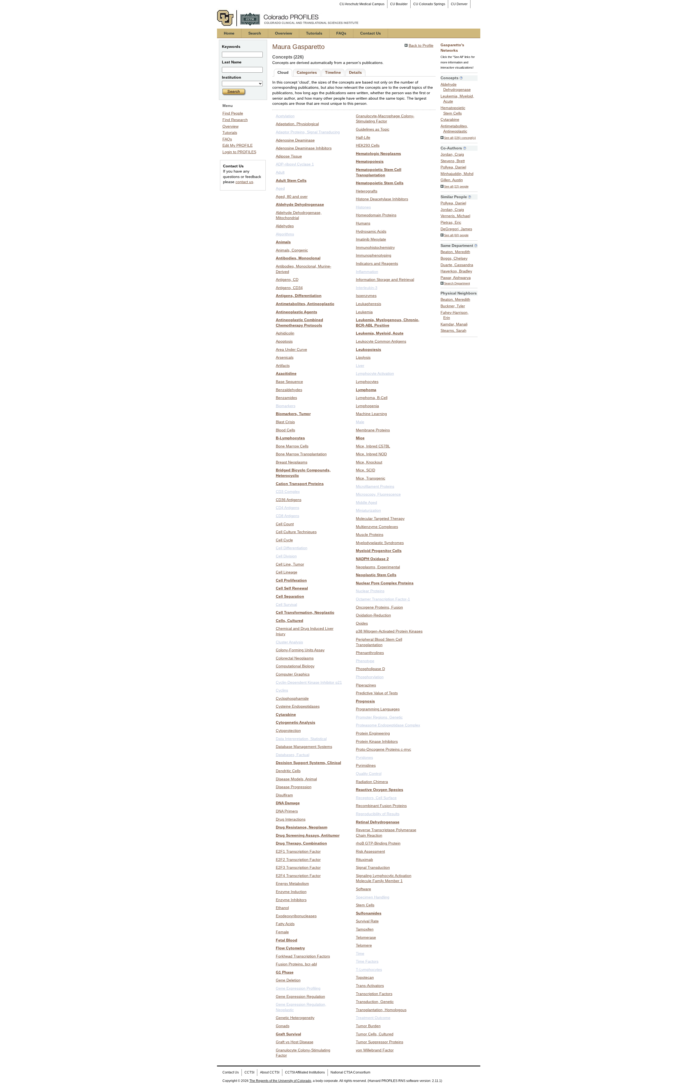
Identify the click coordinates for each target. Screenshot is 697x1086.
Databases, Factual (292, 755)
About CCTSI (269, 1072)
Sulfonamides (368, 913)
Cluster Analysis (289, 642)
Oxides (362, 623)
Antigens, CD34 (289, 288)
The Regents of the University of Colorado (280, 1081)
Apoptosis (284, 341)
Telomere (364, 945)
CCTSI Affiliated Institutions (305, 1072)
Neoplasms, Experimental (378, 567)
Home (229, 33)
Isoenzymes (366, 295)
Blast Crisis (285, 422)
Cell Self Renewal (292, 588)
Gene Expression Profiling (298, 988)
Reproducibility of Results (377, 814)
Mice (360, 438)
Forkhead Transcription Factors (303, 956)
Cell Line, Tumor (290, 564)
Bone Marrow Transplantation (301, 454)
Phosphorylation (370, 677)
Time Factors (367, 961)
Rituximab (364, 859)
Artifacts (283, 365)
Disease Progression (293, 787)
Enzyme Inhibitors (291, 900)
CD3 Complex (288, 491)
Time (360, 953)
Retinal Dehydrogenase (377, 822)
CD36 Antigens (288, 500)
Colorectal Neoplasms (295, 658)
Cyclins (282, 690)
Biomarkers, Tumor (293, 414)
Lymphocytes (367, 381)
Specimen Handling (372, 897)
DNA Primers (287, 811)
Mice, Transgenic (370, 478)
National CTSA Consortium (350, 1072)
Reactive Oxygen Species (379, 789)
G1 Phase (285, 972)
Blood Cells (285, 430)
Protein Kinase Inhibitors (377, 741)
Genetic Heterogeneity (295, 1018)
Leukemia (364, 312)
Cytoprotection (288, 730)
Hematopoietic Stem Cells (379, 183)
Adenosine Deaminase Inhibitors (304, 148)
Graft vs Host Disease (294, 1042)
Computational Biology (295, 666)
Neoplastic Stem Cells (376, 575)
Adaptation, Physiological (297, 124)
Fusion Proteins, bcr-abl (296, 964)
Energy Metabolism (292, 883)
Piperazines (366, 685)
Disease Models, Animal (296, 779)
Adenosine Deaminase (295, 140)
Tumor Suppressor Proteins (379, 1042)
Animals (283, 242)
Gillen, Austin (452, 180)
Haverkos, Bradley (456, 271)
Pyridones (364, 757)
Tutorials (314, 33)
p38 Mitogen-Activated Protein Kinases (389, 631)
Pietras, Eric (451, 222)
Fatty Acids (285, 924)
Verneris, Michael (455, 216)
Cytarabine (286, 714)
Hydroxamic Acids (371, 231)
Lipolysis (363, 357)
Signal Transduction (373, 867)
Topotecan (365, 977)
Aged (280, 188)
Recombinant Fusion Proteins (381, 805)
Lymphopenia (367, 406)
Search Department (457, 283)
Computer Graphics (293, 674)
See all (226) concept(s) (460, 137)
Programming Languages (378, 709)
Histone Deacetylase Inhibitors (382, 199)
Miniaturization (368, 510)
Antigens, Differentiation (299, 295)
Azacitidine (286, 373)
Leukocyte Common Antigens (381, 341)
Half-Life (363, 137)
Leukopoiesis (368, 349)
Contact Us (370, 33)
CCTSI (249, 1072)
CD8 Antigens (287, 516)
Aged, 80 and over (292, 196)
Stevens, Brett (453, 161)
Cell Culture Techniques (296, 532)
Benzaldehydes (289, 390)
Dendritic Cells (288, 771)
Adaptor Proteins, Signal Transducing (308, 132)
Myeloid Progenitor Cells (379, 550)
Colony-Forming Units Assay (300, 650)
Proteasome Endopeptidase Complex (388, 725)
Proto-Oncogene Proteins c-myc (383, 749)
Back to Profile (421, 45)
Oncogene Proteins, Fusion (379, 607)
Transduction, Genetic (375, 1001)
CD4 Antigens (287, 507)
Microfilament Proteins (375, 486)
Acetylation (285, 116)
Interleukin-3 (366, 288)
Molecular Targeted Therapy (380, 518)
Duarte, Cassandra (457, 265)
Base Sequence (289, 381)
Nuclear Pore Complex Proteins (385, 583)
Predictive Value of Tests (377, 693)
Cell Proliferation (291, 580)
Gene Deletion (288, 980)
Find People (232, 113)
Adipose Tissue (289, 156)
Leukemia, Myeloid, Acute (379, 333)
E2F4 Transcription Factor (298, 875)
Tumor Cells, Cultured (374, 1034)
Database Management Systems (304, 746)
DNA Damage (288, 803)
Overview (283, 33)
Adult (280, 172)
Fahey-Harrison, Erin (455, 315)
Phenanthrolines (370, 653)
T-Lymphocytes (369, 969)
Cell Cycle (284, 540)
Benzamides (286, 397)
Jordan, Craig (452, 154)
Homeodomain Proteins (376, 215)
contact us (244, 182)
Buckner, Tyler (453, 306)
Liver (360, 365)
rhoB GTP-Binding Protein (378, 843)
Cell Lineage (286, 572)
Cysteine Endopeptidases (298, 706)
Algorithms (285, 234)
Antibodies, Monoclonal (298, 258)
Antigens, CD (287, 279)
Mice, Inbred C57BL (373, 446)
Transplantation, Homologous (381, 1010)
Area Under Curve (291, 349)
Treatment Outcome (373, 1018)
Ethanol (282, 908)
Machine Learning (371, 414)
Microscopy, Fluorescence (378, 494)
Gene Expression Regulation (300, 996)
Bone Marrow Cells (292, 446)
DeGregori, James (456, 229)
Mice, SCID (365, 470)
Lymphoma (366, 390)
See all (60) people (456, 235)
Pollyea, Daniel (453, 167)
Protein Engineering (373, 733)
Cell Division (286, 556)
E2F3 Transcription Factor (298, 867)
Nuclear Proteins (370, 591)
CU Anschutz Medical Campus (362, 4)
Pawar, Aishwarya (456, 277)
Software (363, 889)
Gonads (282, 1026)
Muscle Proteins (369, 534)
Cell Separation (290, 596)
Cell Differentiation (291, 548)
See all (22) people (456, 186)
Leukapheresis (368, 304)
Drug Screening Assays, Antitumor (308, 835)
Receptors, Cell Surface (376, 798)
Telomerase (366, 937)
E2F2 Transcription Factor (298, 859)
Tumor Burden (368, 1026)
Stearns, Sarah (453, 330)
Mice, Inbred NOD (371, 454)
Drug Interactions (290, 819)
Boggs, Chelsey (454, 258)
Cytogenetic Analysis (295, 722)
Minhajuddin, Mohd (457, 173)
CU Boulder (399, 4)
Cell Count (285, 524)
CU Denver (459, 4)
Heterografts (366, 191)
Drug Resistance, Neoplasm (301, 827)
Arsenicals (285, 357)
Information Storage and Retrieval (385, 279)
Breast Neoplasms (291, 462)
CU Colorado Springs (429, 4)
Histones (363, 207)
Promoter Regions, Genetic (379, 717)
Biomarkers (285, 406)
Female (282, 932)
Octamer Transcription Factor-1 (383, 599)
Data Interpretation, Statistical (301, 739)
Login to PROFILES (239, 152)
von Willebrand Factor (375, 1050)
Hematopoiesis (370, 161)
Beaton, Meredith (455, 252)
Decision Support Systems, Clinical (308, 762)
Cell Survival (286, 604)
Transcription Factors (374, 994)
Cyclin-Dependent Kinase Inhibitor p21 (309, 682)
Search (254, 33)
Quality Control (368, 773)
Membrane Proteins (373, 430)
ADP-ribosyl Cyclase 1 (295, 164)
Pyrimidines (366, 765)
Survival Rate (367, 921)
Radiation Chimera (372, 782)
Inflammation (367, 271)
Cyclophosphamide (292, 698)
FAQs (341, 33)
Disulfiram (284, 795)
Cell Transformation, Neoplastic (305, 612)
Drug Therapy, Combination (301, 843)
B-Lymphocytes (290, 438)
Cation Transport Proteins (300, 483)
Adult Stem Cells (291, 180)
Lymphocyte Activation (375, 373)
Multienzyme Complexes (377, 526)
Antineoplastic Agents (296, 312)
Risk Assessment (370, 851)
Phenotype (365, 661)
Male (360, 422)
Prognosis (365, 701)
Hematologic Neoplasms (378, 153)
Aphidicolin (285, 333)
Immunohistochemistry (375, 247)
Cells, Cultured (289, 620)
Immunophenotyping (373, 255)
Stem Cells (365, 905)
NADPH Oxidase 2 (372, 559)
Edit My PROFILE (237, 145)
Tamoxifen (365, 929)
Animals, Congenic (292, 250)
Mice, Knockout (369, 462)
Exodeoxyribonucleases (296, 916)
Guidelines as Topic (372, 129)
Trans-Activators (370, 985)
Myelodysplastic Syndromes (380, 543)
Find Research (235, 120)
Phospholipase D (370, 669)
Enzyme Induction (291, 891)
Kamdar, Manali (454, 324)
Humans (363, 223)
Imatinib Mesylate (371, 239)
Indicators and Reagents (377, 263)
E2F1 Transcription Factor (298, 851)
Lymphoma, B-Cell (371, 397)
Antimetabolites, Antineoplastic (305, 304)
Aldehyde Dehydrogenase (300, 204)
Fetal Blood (286, 940)
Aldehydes (285, 226)
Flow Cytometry (290, 948)
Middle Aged (366, 502)
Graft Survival (288, 1034)
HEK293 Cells (368, 145)
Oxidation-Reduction (373, 615)
